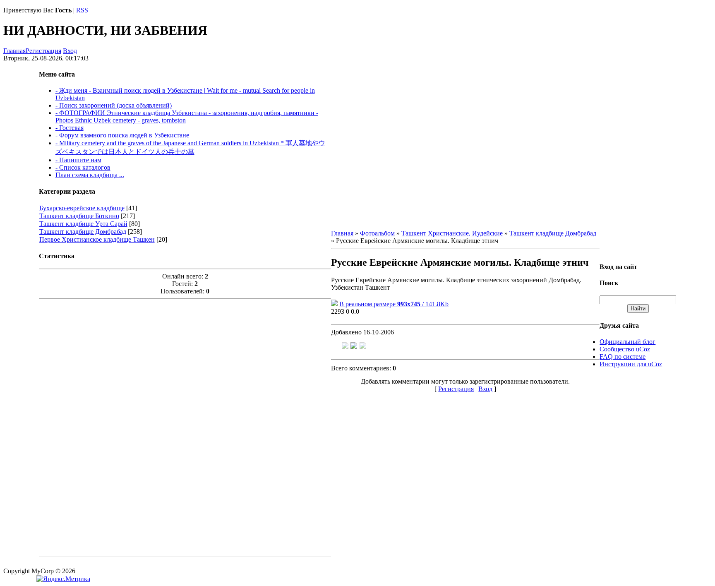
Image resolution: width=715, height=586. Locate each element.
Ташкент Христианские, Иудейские (452, 233)
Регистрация (43, 50)
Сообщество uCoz (625, 349)
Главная (14, 50)
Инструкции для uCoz (631, 363)
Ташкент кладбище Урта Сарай (83, 223)
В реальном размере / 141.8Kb (394, 303)
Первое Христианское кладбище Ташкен (97, 239)
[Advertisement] (185, 427)
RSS (82, 10)
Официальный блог (627, 341)
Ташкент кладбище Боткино (79, 215)
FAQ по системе (622, 356)
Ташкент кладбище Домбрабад (82, 231)
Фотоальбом (377, 233)
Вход (70, 50)
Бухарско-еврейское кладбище (82, 207)
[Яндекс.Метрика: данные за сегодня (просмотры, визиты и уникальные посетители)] (63, 579)
